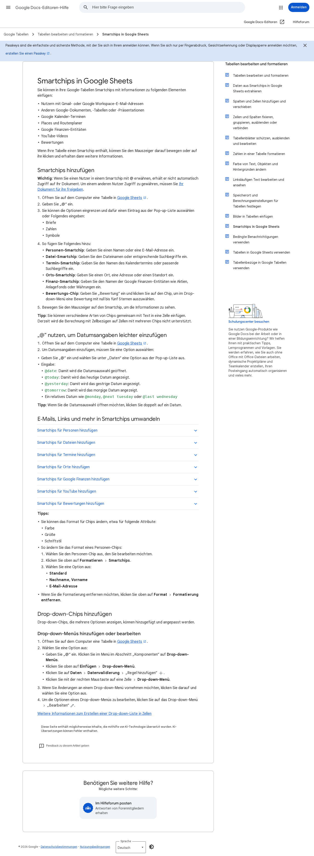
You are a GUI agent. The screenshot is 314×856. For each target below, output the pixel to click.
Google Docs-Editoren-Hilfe (42, 7)
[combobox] (168, 7)
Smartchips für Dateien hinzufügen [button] (66, 442)
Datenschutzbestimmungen (59, 846)
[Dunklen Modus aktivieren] (151, 846)
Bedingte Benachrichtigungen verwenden (255, 239)
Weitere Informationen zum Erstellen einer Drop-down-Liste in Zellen (94, 713)
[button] (8, 7)
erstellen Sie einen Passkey (26, 53)
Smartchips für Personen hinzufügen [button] (67, 430)
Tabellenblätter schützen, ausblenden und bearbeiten (261, 141)
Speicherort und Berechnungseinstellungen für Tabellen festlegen (255, 200)
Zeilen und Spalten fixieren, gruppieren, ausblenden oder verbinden (255, 122)
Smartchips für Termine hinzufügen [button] (66, 455)
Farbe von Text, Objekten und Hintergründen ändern (255, 167)
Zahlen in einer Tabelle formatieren (259, 154)
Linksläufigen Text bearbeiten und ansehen (258, 182)
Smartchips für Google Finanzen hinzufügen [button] (73, 479)
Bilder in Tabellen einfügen (253, 216)
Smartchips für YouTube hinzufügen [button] (66, 491)
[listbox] (131, 847)
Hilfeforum (301, 22)
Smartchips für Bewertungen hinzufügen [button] (70, 503)
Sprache (125, 841)
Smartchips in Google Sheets (256, 227)
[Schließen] (305, 46)
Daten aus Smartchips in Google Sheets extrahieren (257, 88)
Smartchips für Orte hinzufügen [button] (63, 467)
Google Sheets (129, 198)
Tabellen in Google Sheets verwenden (261, 252)
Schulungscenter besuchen (248, 322)
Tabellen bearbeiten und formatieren (256, 64)
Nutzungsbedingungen (95, 846)
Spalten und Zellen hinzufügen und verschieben (259, 104)
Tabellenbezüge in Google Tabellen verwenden (259, 265)
